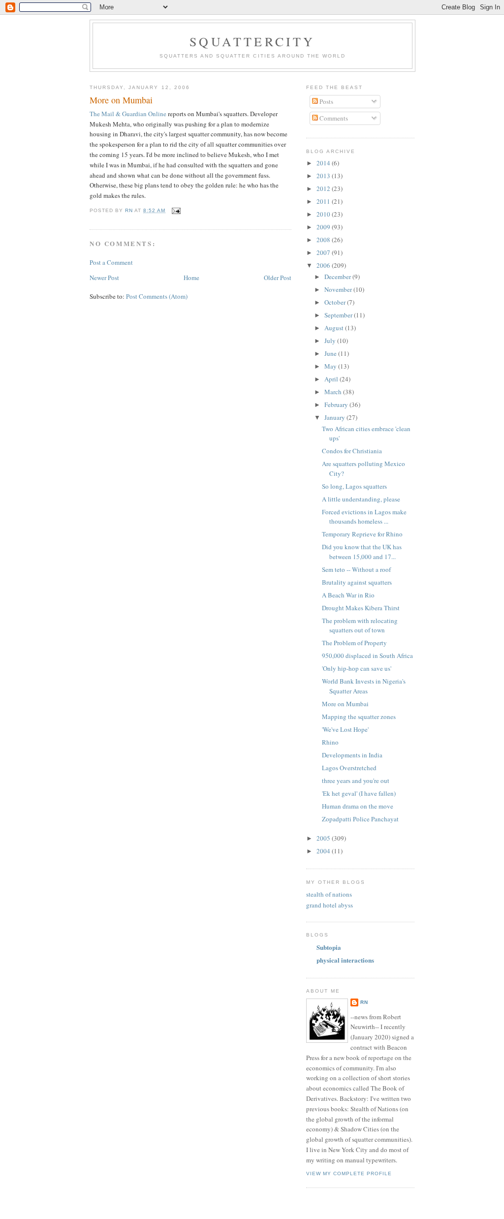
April (332, 379)
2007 (324, 252)
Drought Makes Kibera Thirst (361, 607)
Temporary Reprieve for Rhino (362, 534)
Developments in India (352, 754)
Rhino (330, 742)
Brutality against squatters (357, 582)
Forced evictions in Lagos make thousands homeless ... (364, 516)
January (335, 417)
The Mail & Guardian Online (128, 113)
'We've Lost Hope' (345, 729)
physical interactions (345, 960)
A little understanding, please (361, 499)
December (338, 276)
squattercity (252, 41)
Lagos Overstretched (349, 767)
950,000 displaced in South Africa (367, 655)
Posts (325, 101)
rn (364, 1002)
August (334, 327)
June (331, 353)
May (331, 366)
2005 (324, 838)
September (339, 315)
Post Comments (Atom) (157, 296)
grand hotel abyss (329, 905)
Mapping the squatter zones (359, 716)
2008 (324, 239)
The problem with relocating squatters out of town (360, 625)
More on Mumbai (345, 703)
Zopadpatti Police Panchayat (360, 818)
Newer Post (104, 277)
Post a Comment (111, 262)
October (335, 302)
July (330, 340)
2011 (324, 201)
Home (191, 277)
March (333, 391)
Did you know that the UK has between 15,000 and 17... (362, 551)
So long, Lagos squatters (354, 486)
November (338, 289)
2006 (324, 265)
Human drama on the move (357, 806)
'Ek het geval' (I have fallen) (359, 793)
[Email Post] (176, 210)
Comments (333, 118)
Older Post (277, 277)
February (336, 404)
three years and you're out (355, 780)
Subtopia (328, 947)
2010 (324, 214)
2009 (324, 226)
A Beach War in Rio (348, 595)
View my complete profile (349, 1173)
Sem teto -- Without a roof (356, 569)
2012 (324, 188)
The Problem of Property (354, 642)
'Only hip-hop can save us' (356, 668)
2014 (324, 162)
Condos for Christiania (352, 450)
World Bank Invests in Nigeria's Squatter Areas (364, 686)
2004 (324, 850)
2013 (324, 175)
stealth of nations (329, 894)
